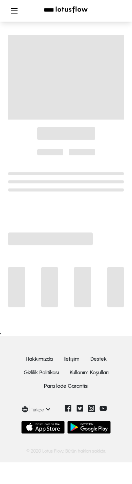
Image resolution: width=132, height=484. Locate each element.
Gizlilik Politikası (41, 372)
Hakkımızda (39, 358)
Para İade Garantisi (66, 385)
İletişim (72, 358)
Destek (98, 358)
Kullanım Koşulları (89, 372)
